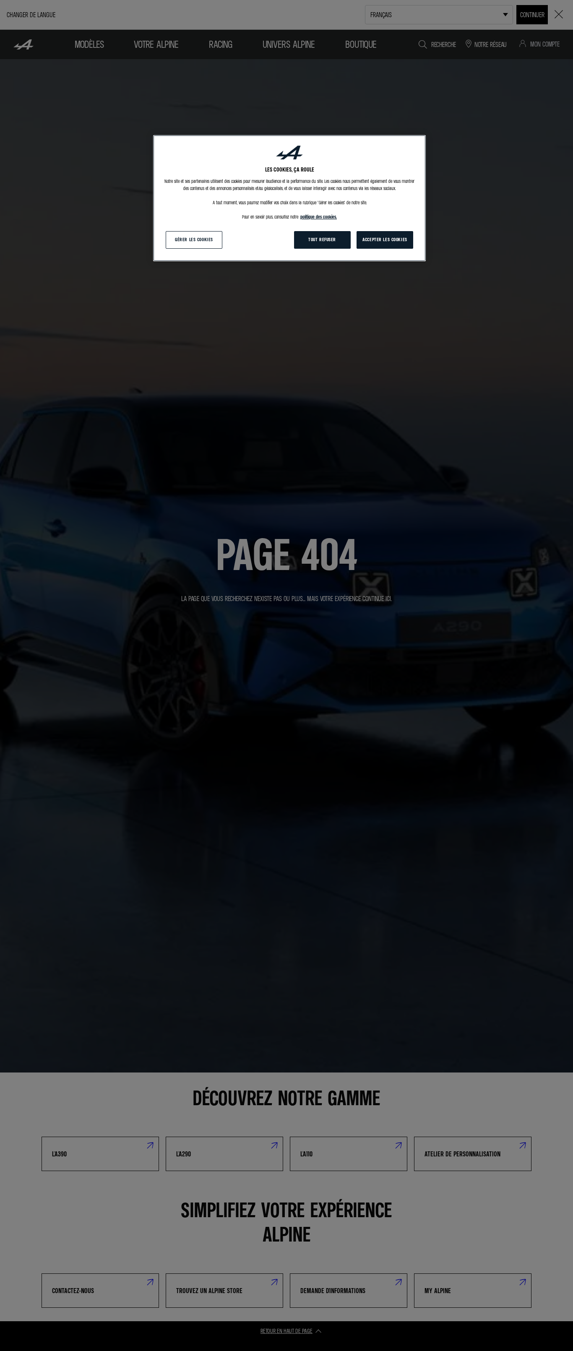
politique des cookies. (318, 217)
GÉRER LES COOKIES (194, 239)
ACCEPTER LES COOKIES (384, 239)
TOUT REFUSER (322, 239)
